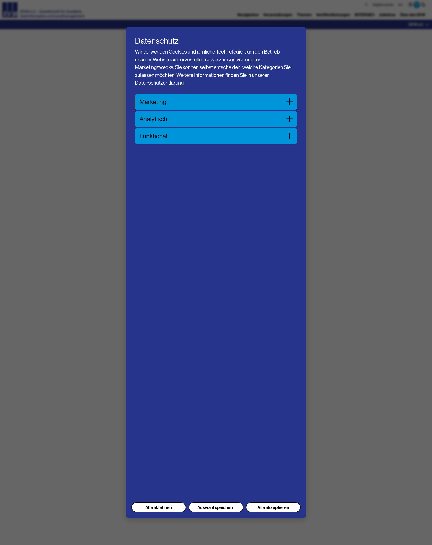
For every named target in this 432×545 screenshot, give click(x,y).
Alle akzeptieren (273, 507)
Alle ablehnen (158, 507)
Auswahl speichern (215, 507)
